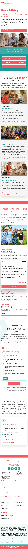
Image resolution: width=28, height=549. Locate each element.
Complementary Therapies (6, 492)
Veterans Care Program (5, 489)
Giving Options (8, 58)
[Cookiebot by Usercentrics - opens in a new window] (21, 261)
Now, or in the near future (11, 363)
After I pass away (9, 370)
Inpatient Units (17, 487)
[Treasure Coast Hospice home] (8, 2)
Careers (5, 515)
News (21, 487)
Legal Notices (6, 518)
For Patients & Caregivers (19, 502)
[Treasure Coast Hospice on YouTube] (12, 468)
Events (2, 502)
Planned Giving (6, 502)
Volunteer (2, 515)
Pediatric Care (8, 484)
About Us (16, 484)
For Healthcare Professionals (20, 505)
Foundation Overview (5, 499)
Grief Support (3, 487)
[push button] (5, 378)
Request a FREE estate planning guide (7, 30)
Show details (21, 282)
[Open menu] (25, 2)
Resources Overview (18, 499)
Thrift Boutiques (10, 515)
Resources (8, 62)
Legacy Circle (20, 58)
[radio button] (3, 364)
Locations (23, 484)
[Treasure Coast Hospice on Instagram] (15, 468)
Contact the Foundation (8, 442)
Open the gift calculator (14, 384)
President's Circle (4, 505)
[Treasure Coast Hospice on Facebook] (9, 468)
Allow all (14, 286)
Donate (10, 499)
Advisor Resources (20, 62)
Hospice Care (3, 484)
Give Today (14, 66)
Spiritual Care (8, 487)
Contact (2, 518)
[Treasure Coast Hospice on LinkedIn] (19, 468)
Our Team (20, 484)
